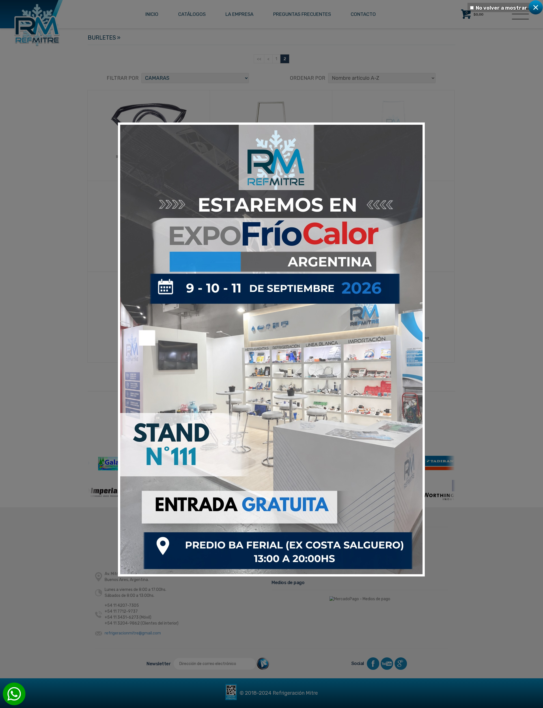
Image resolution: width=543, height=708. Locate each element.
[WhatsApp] (14, 694)
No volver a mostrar (501, 8)
